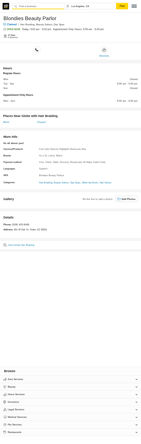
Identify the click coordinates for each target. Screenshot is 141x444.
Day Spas (59, 24)
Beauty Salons (44, 24)
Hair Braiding (27, 24)
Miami (6, 122)
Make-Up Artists (90, 182)
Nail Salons (105, 182)
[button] (134, 6)
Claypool (41, 122)
